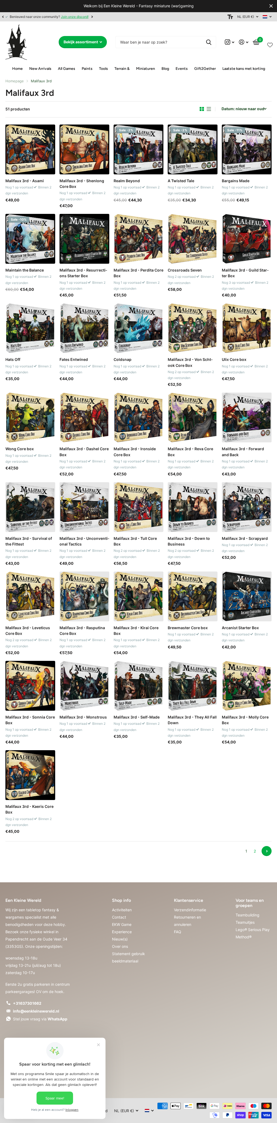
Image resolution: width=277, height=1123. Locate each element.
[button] (2, 17)
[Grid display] (202, 109)
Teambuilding (247, 915)
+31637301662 (27, 1003)
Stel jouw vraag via (40, 1019)
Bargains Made (235, 180)
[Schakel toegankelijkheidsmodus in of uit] (230, 16)
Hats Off (12, 359)
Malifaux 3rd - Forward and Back (243, 451)
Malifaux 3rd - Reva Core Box (190, 451)
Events (182, 68)
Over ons (120, 946)
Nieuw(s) (120, 939)
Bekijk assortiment (81, 42)
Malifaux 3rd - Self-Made (137, 717)
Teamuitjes (245, 922)
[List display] (209, 109)
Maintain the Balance (24, 270)
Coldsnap (122, 359)
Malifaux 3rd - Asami (24, 180)
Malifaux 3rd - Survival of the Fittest (28, 541)
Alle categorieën (40, 69)
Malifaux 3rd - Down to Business (189, 541)
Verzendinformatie (190, 909)
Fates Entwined (74, 359)
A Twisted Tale (181, 180)
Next (212, 17)
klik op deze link (196, 17)
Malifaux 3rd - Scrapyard (245, 538)
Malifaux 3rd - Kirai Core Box (136, 630)
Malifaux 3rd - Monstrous (83, 717)
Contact (119, 917)
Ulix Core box (234, 359)
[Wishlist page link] (270, 44)
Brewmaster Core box (188, 627)
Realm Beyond (127, 180)
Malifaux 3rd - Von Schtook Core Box (190, 362)
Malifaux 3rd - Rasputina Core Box (82, 630)
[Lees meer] (230, 42)
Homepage (14, 81)
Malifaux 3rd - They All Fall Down (192, 720)
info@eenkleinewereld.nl (36, 1011)
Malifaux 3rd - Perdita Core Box (138, 273)
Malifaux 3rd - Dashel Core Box (84, 451)
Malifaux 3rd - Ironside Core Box (135, 451)
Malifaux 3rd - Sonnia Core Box (30, 720)
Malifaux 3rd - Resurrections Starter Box (83, 273)
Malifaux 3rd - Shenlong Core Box (82, 183)
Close (271, 6)
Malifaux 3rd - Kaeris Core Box (29, 809)
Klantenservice (188, 900)
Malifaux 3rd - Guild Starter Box (245, 273)
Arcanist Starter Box (240, 627)
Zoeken (208, 42)
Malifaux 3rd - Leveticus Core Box (27, 630)
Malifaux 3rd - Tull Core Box (135, 541)
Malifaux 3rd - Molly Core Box (245, 720)
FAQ (177, 931)
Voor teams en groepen (250, 903)
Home (17, 68)
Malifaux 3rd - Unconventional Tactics (84, 541)
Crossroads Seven (185, 270)
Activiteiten (122, 909)
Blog (165, 68)
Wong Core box (19, 448)
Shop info (121, 900)
